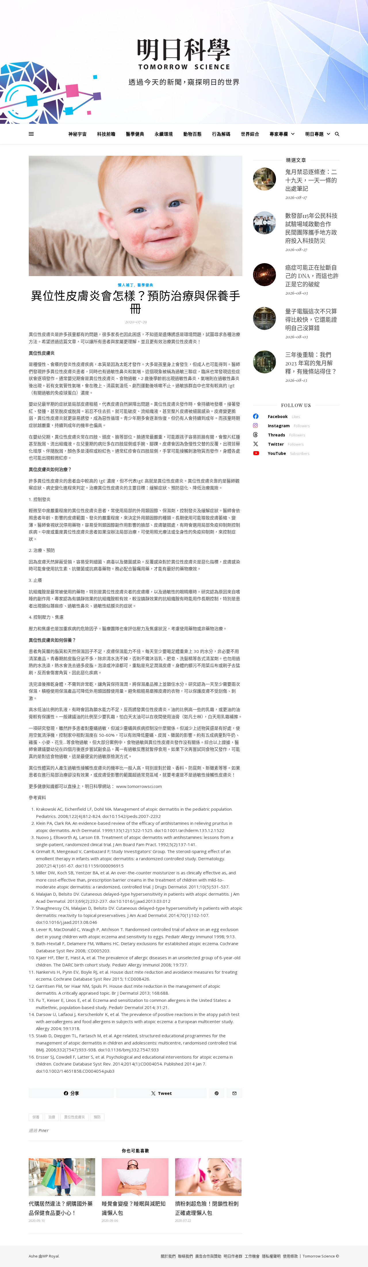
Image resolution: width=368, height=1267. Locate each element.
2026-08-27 (296, 249)
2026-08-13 (296, 380)
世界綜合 (250, 134)
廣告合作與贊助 (208, 1256)
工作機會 (252, 1256)
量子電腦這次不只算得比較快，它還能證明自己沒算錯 (311, 319)
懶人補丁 (126, 285)
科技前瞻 (106, 134)
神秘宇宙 (77, 134)
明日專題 (314, 134)
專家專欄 (279, 134)
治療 (51, 1117)
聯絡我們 (185, 1256)
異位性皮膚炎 (74, 1117)
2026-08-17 (295, 197)
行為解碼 (221, 134)
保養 (35, 1117)
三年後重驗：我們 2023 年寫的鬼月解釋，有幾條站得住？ (311, 363)
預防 (97, 1117)
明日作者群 (233, 1256)
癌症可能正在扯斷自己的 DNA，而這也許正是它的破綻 (312, 275)
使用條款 (290, 1256)
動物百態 (192, 134)
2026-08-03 (296, 293)
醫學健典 (135, 134)
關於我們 (168, 1256)
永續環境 (164, 134)
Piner (44, 1130)
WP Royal (50, 1256)
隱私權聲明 (271, 1256)
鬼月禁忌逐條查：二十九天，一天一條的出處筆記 (311, 180)
